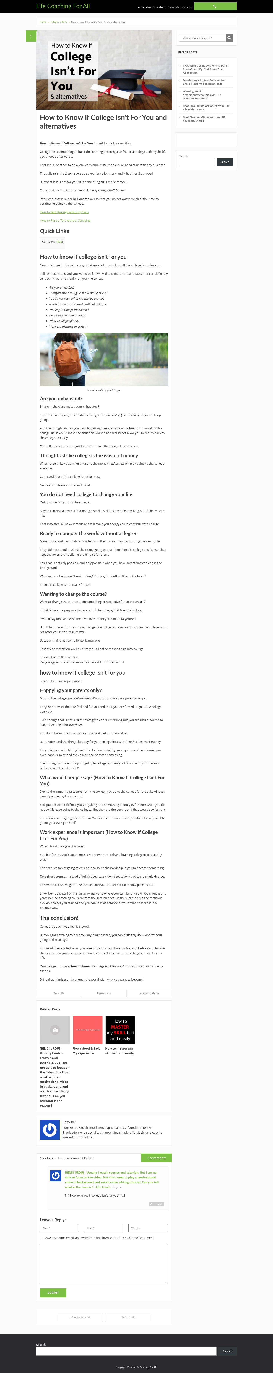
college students (149, 993)
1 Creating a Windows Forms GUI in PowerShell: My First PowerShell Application (205, 69)
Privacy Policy (174, 7)
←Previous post (79, 1317)
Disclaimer (161, 7)
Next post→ (129, 1317)
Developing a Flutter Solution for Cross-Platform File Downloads (204, 82)
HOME (141, 7)
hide (59, 241)
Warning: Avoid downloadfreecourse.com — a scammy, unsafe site (202, 94)
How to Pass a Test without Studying (65, 220)
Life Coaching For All (63, 6)
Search (183, 156)
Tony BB (59, 993)
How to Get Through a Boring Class (64, 212)
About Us (150, 7)
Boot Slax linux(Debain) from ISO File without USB (204, 118)
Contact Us (187, 7)
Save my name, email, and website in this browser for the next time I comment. (99, 1238)
